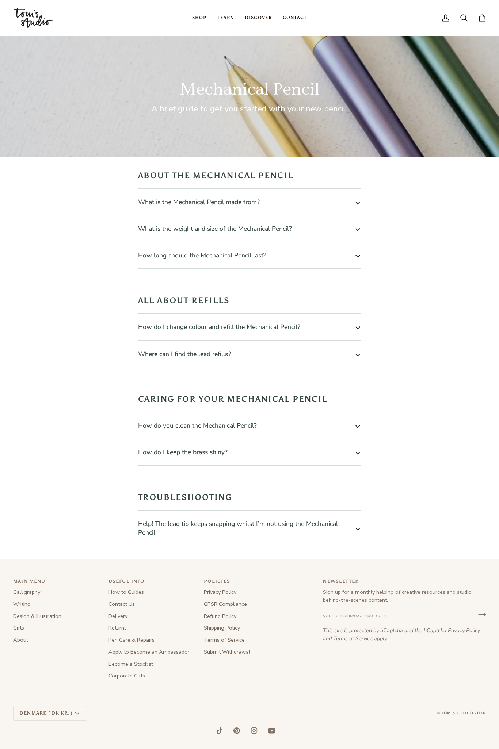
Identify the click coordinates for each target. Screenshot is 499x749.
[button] (199, 18)
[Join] (480, 614)
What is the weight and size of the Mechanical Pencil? (215, 228)
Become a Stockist (130, 664)
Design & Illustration (37, 616)
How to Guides (126, 592)
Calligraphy (26, 592)
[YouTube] (271, 730)
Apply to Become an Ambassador (149, 652)
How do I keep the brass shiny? (183, 452)
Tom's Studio (457, 713)
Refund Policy (220, 616)
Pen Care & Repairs (131, 639)
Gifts (18, 627)
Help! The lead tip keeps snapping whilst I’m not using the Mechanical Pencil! (238, 528)
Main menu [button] (29, 581)
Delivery (117, 616)
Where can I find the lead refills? (184, 353)
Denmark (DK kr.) (46, 713)
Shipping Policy (222, 627)
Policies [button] (217, 581)
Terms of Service (353, 638)
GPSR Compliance (225, 604)
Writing (22, 604)
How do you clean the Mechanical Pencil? (197, 425)
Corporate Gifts (126, 675)
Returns (117, 627)
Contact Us (121, 604)
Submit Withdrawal (227, 652)
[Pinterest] (236, 730)
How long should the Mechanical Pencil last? (202, 255)
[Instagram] (254, 730)
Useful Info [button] (126, 581)
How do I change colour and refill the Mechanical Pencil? (219, 326)
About (20, 639)
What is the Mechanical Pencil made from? (199, 202)
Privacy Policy (464, 630)
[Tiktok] (219, 730)
